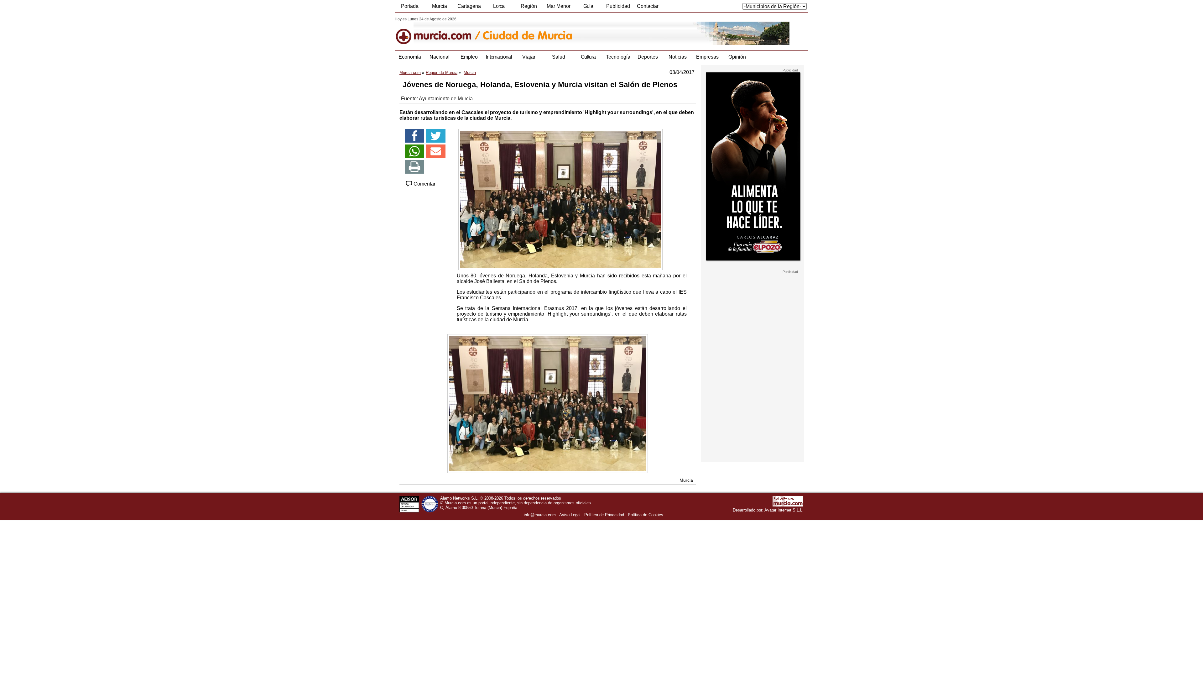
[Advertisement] (752, 368)
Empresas (707, 57)
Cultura (588, 57)
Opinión (737, 57)
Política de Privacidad (604, 514)
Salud (558, 57)
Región (529, 6)
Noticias (678, 57)
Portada (410, 6)
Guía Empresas (588, 7)
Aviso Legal (570, 514)
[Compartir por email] (435, 151)
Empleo (469, 57)
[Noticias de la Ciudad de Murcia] (547, 31)
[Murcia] (438, 31)
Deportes (648, 57)
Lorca (499, 6)
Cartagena (469, 6)
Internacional (499, 57)
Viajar (528, 57)
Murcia (439, 6)
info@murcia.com (540, 514)
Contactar (648, 6)
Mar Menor (558, 6)
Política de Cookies (645, 514)
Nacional (440, 57)
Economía (409, 57)
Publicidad (618, 6)
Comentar (423, 183)
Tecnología (618, 57)
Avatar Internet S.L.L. (784, 510)
